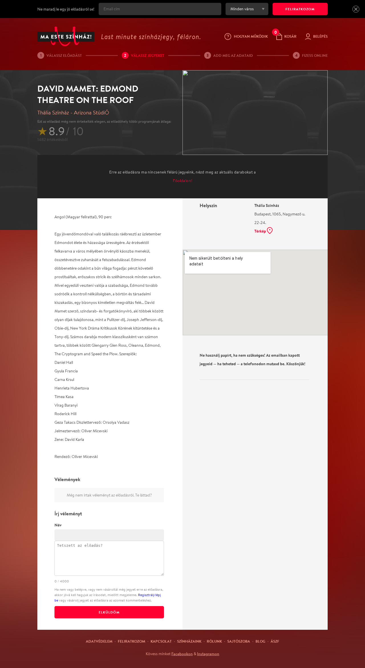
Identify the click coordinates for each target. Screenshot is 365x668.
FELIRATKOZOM (300, 9)
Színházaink (189, 641)
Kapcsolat (161, 641)
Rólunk (214, 641)
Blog (260, 641)
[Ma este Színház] (65, 36)
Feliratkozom (131, 641)
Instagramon (208, 654)
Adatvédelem (99, 641)
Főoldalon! (182, 180)
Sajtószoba (238, 641)
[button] (355, 9)
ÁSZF (275, 641)
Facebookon (182, 654)
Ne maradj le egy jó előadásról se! (65, 9)
